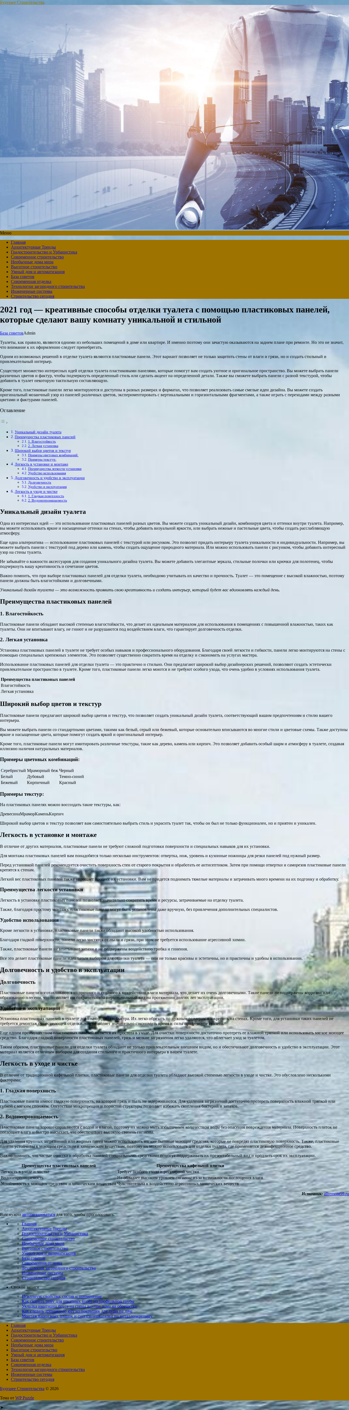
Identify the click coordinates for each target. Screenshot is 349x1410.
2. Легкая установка (43, 446)
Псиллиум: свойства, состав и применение (62, 1296)
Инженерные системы (31, 291)
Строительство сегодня (32, 296)
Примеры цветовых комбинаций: (53, 455)
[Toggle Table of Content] (4, 422)
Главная (18, 242)
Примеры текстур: (42, 459)
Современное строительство (37, 257)
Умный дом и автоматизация (38, 271)
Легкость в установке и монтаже (41, 464)
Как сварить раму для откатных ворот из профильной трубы (78, 1301)
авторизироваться (38, 1214)
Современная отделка (31, 281)
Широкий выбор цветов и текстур (43, 450)
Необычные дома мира (32, 262)
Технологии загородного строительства (48, 286)
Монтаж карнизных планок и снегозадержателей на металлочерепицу (87, 1316)
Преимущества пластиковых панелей (45, 437)
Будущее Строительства (22, 2)
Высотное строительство (34, 266)
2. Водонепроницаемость (47, 500)
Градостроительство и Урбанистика (44, 252)
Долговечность (39, 482)
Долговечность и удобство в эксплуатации (50, 478)
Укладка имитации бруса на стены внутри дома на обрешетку (79, 1306)
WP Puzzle (24, 1398)
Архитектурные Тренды (33, 247)
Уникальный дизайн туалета (38, 432)
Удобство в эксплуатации (47, 487)
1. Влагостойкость (42, 441)
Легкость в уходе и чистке (36, 491)
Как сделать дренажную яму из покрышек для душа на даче (77, 1311)
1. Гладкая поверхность (46, 496)
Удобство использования (47, 473)
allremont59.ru (336, 1193)
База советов (22, 276)
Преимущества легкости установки (55, 469)
